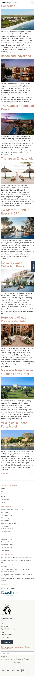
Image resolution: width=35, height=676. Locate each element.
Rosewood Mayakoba (16, 56)
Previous (5, 473)
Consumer (20, 659)
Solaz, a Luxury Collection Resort (13, 264)
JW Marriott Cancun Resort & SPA (15, 211)
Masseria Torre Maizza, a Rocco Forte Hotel (17, 372)
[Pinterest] (13, 670)
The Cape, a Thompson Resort (17, 107)
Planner (5, 659)
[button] (32, 2)
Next (31, 473)
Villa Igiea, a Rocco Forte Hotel (14, 424)
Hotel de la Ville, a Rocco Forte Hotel (14, 319)
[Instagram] (3, 670)
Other (27, 659)
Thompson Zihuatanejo (17, 158)
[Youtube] (18, 670)
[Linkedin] (23, 670)
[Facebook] (8, 670)
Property (12, 659)
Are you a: (4, 657)
